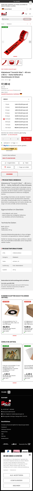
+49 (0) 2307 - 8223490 (8, 409)
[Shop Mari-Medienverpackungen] (4, 14)
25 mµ (14, 269)
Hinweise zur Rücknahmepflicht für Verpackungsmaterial (15, 425)
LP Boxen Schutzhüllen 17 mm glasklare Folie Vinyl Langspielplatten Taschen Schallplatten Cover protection (11, 368)
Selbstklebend (19, 265)
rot (18, 261)
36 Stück (16, 122)
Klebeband (9, 23)
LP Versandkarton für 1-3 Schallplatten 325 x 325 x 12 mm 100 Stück (11, 323)
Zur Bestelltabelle (12, 134)
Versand (11, 90)
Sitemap (3, 436)
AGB (2, 434)
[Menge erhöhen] (17, 139)
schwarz (15, 261)
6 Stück (16, 113)
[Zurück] (3, 42)
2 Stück (16, 107)
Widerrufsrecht (4, 438)
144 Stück (16, 127)
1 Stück (16, 104)
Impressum (4, 427)
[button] (16, 99)
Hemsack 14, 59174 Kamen (8, 411)
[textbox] (14, 9)
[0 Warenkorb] (26, 14)
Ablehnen (16, 486)
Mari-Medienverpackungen (8, 69)
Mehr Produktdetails (9, 158)
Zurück (2, 23)
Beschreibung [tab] (9, 174)
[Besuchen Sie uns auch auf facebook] (9, 392)
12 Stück (16, 116)
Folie (14, 265)
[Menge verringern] (3, 139)
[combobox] (14, 9)
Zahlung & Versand (6, 429)
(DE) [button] (17, 143)
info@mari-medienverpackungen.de (15, 414)
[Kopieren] (10, 80)
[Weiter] (30, 42)
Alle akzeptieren (16, 475)
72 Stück (16, 125)
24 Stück (16, 119)
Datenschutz (4, 431)
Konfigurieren (16, 480)
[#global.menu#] (30, 14)
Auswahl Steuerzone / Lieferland (10, 94)
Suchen (27, 19)
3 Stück (16, 110)
